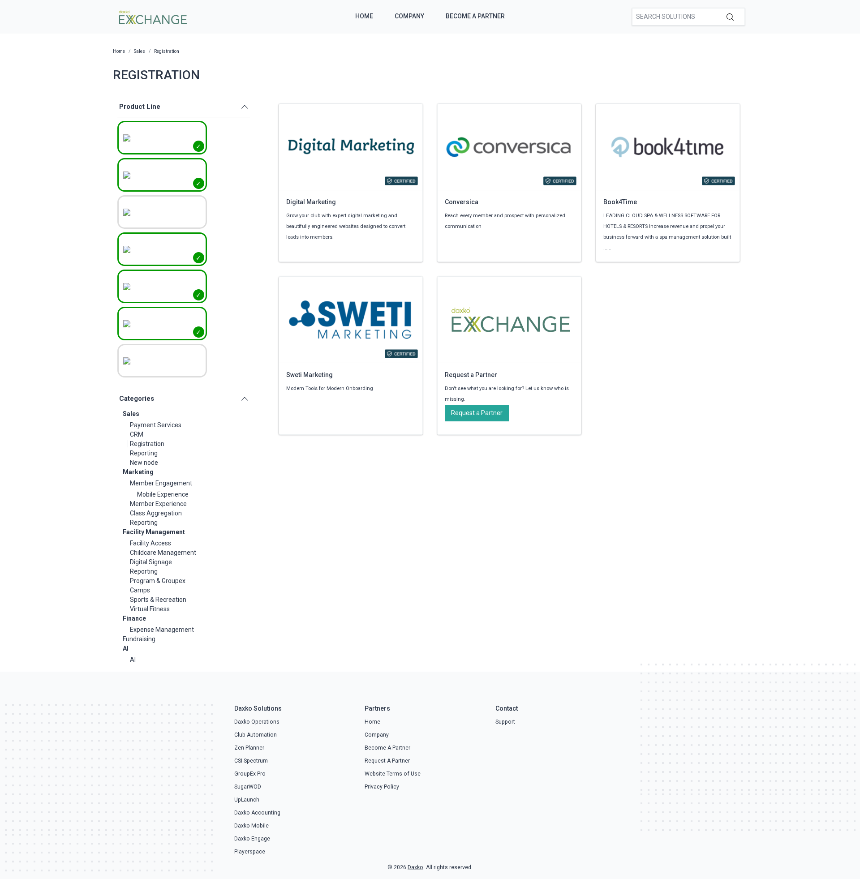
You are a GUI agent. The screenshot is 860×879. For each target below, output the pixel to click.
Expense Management (162, 629)
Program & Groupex (157, 580)
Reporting (144, 453)
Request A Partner (387, 761)
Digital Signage (151, 562)
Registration (147, 443)
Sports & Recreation (158, 599)
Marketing (138, 472)
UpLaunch (246, 800)
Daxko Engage (252, 839)
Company (409, 16)
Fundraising (139, 639)
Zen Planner (249, 748)
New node (144, 462)
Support (505, 722)
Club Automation (255, 735)
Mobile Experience (163, 494)
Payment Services (155, 425)
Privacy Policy (382, 787)
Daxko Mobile (251, 826)
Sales (131, 413)
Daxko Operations (257, 722)
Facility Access (150, 543)
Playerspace (249, 852)
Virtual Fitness (150, 609)
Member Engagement (161, 483)
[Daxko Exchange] (152, 16)
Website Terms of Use (393, 774)
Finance (134, 618)
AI (126, 648)
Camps (140, 590)
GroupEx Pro (250, 774)
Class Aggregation (156, 513)
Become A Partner (475, 16)
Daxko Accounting (257, 813)
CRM (136, 434)
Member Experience (158, 503)
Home (364, 16)
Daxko (415, 867)
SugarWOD (247, 787)
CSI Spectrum (251, 761)
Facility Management (154, 532)
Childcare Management (163, 552)
